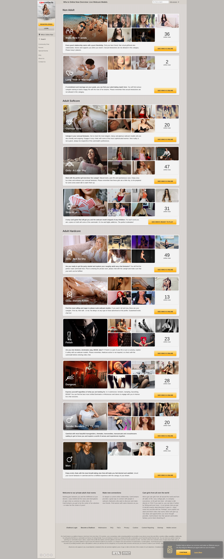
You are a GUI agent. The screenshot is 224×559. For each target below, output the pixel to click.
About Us (41, 58)
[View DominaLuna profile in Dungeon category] (119, 381)
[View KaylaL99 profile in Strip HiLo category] (119, 195)
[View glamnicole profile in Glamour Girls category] (143, 112)
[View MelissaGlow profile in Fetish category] (143, 340)
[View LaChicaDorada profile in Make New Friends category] (167, 21)
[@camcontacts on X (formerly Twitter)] (41, 555)
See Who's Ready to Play (162, 222)
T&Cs (119, 528)
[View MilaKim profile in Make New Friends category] (119, 21)
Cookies (135, 528)
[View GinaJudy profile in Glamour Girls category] (119, 112)
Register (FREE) (46, 24)
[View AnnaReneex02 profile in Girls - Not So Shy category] (143, 256)
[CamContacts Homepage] (46, 12)
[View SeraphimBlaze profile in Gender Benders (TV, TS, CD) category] (143, 409)
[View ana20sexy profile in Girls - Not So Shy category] (119, 256)
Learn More (198, 552)
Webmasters (102, 528)
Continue (183, 552)
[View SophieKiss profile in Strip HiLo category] (167, 195)
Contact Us (42, 62)
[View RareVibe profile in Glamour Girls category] (167, 112)
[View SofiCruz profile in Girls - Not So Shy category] (143, 242)
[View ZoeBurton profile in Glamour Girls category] (143, 126)
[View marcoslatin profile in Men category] (143, 449)
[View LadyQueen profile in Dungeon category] (167, 367)
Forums (40, 47)
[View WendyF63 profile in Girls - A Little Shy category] (143, 167)
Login (46, 28)
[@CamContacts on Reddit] (48, 555)
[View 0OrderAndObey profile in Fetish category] (143, 325)
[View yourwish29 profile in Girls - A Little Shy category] (119, 167)
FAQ (39, 55)
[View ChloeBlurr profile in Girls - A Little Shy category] (143, 153)
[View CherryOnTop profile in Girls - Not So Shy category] (119, 242)
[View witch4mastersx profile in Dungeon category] (119, 367)
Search (43, 39)
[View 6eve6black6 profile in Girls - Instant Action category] (167, 284)
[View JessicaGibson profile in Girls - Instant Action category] (119, 284)
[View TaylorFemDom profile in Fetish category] (119, 340)
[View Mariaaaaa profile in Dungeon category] (143, 381)
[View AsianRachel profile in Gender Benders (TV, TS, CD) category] (119, 423)
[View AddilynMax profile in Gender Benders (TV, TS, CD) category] (143, 423)
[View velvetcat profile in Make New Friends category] (143, 35)
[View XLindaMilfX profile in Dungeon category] (143, 367)
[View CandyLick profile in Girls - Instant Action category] (119, 298)
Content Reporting (148, 528)
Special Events (43, 51)
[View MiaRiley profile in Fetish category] (167, 325)
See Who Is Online (165, 49)
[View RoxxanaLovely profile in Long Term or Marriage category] (119, 63)
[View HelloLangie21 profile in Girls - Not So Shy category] (167, 242)
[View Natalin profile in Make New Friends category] (143, 21)
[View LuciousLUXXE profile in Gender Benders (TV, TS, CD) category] (167, 409)
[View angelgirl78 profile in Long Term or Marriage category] (143, 63)
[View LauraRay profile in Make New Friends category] (119, 35)
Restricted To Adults (116, 553)
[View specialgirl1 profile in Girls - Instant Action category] (143, 298)
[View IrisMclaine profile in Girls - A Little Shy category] (167, 153)
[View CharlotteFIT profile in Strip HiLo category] (143, 195)
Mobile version (171, 528)
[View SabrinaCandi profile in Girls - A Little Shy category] (119, 153)
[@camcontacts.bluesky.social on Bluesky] (44, 555)
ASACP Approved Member (126, 553)
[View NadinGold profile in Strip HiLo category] (143, 209)
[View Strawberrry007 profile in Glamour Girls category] (119, 126)
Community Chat (43, 44)
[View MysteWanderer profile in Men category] (119, 449)
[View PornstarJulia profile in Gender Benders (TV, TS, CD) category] (119, 409)
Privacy (126, 528)
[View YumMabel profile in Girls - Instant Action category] (143, 284)
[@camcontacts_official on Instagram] (51, 555)
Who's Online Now (47, 34)
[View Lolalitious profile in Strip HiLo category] (119, 209)
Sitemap (160, 528)
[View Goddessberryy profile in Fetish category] (119, 325)
